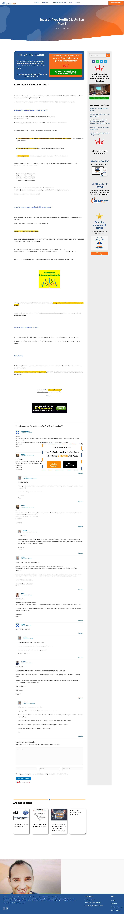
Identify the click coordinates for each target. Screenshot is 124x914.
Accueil (37, 2)
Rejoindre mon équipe (59, 2)
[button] (93, 61)
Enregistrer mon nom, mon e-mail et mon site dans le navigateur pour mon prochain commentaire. (42, 774)
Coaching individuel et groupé (99, 225)
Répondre (80, 473)
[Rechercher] (108, 55)
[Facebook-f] (4, 908)
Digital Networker (100, 161)
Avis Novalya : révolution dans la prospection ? (75, 812)
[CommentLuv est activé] (23, 782)
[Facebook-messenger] (7, 908)
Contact (78, 2)
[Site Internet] (73, 769)
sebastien (23, 661)
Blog (70, 2)
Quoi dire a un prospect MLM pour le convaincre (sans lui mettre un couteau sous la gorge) (99, 121)
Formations (45, 2)
